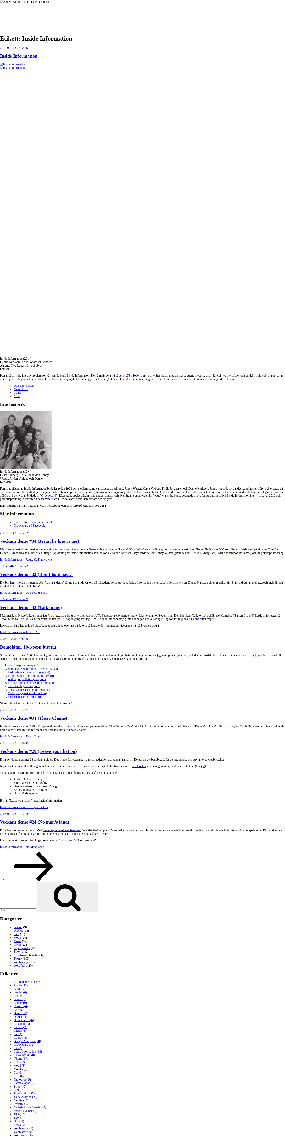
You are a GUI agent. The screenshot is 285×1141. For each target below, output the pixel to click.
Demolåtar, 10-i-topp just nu (28, 646)
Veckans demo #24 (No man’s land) (34, 821)
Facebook (22, 1023)
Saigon (20, 1086)
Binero (20, 999)
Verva (19, 1124)
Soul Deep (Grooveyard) (23, 665)
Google (21, 1037)
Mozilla (20, 1069)
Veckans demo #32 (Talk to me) (31, 607)
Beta (18, 995)
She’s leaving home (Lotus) (24, 686)
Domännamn (24, 1020)
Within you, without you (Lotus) (27, 679)
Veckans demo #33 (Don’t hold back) (36, 574)
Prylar (17, 944)
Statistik (21, 1104)
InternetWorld (24, 1055)
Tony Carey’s (67, 840)
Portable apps (24, 1083)
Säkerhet (19, 951)
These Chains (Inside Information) (29, 689)
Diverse (18, 930)
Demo (20, 1013)
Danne (195, 619)
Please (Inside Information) (24, 696)
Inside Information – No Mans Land (22, 847)
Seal (18, 1090)
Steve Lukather (25, 1111)
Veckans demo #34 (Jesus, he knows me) (39, 541)
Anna (17, 396)
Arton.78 (124, 375)
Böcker (18, 927)
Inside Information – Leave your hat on (24, 807)
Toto (68, 726)
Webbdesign (21, 962)
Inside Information (18, 56)
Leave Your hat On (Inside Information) (32, 682)
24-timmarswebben (27, 981)
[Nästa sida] (34, 879)
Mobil (17, 937)
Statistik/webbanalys (26, 955)
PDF (19, 1076)
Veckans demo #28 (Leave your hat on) (38, 751)
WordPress (20, 965)
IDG (18, 1048)
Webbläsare (23, 1131)
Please (17, 392)
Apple (19, 988)
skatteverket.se (25, 1097)
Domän (20, 1016)
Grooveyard (48, 495)
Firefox (21, 1027)
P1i (18, 1072)
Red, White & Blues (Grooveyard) (29, 672)
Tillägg (20, 1114)
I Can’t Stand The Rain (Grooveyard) (31, 675)
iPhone (21, 1058)
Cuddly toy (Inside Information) (27, 693)
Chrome (21, 1006)
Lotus (19, 1062)
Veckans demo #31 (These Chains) (33, 718)
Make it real (21, 389)
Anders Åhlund (22, 15)
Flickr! (20, 1030)
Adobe (21, 985)
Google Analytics (27, 1041)
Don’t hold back (24, 385)
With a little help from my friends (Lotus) (33, 668)
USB (19, 1121)
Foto (16, 934)
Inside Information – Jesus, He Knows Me (26, 559)
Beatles (20, 992)
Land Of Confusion (131, 549)
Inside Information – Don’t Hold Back (23, 592)
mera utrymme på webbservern (62, 830)
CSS (18, 1009)
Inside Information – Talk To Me (20, 632)
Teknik (18, 958)
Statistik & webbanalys (30, 1107)
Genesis (93, 549)
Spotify (21, 1100)
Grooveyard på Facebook (29, 525)
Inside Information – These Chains (21, 736)
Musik (17, 941)
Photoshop (22, 1079)
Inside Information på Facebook (33, 522)
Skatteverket (24, 1093)
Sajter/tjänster (22, 948)
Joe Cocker (139, 766)
